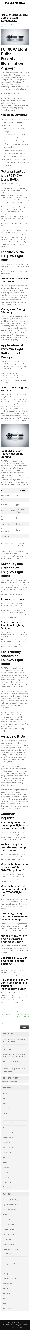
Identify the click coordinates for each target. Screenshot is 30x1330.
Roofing (5, 1274)
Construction (7, 1219)
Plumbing (6, 1269)
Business (5, 1214)
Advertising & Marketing (10, 1200)
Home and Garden (8, 1244)
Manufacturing (7, 1259)
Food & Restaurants (9, 1234)
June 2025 (6, 1162)
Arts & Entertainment (9, 1209)
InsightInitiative (15, 2)
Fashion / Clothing (8, 1224)
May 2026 (6, 1108)
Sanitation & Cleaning (9, 1278)
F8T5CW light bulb (22, 105)
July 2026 (6, 1098)
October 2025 (7, 1142)
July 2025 (6, 1157)
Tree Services (7, 1308)
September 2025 (8, 1147)
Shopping (6, 1288)
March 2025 (6, 1177)
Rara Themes (23, 1325)
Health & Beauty (8, 1239)
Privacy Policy (20, 1322)
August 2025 (7, 1152)
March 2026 (6, 1118)
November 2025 (8, 1138)
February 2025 (7, 1182)
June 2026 (6, 1103)
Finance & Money (8, 1229)
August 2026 (7, 1093)
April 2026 (6, 1113)
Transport (6, 1298)
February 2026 (7, 1123)
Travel (5, 1303)
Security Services (8, 1283)
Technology (6, 1293)
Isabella (4, 26)
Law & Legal (7, 1254)
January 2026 (7, 1128)
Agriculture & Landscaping (11, 1205)
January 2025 (7, 1187)
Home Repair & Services (10, 1249)
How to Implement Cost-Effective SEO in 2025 (7, 1014)
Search (3, 1023)
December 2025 (8, 1133)
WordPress (18, 1327)
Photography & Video (9, 1264)
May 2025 (6, 1167)
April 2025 (6, 1172)
